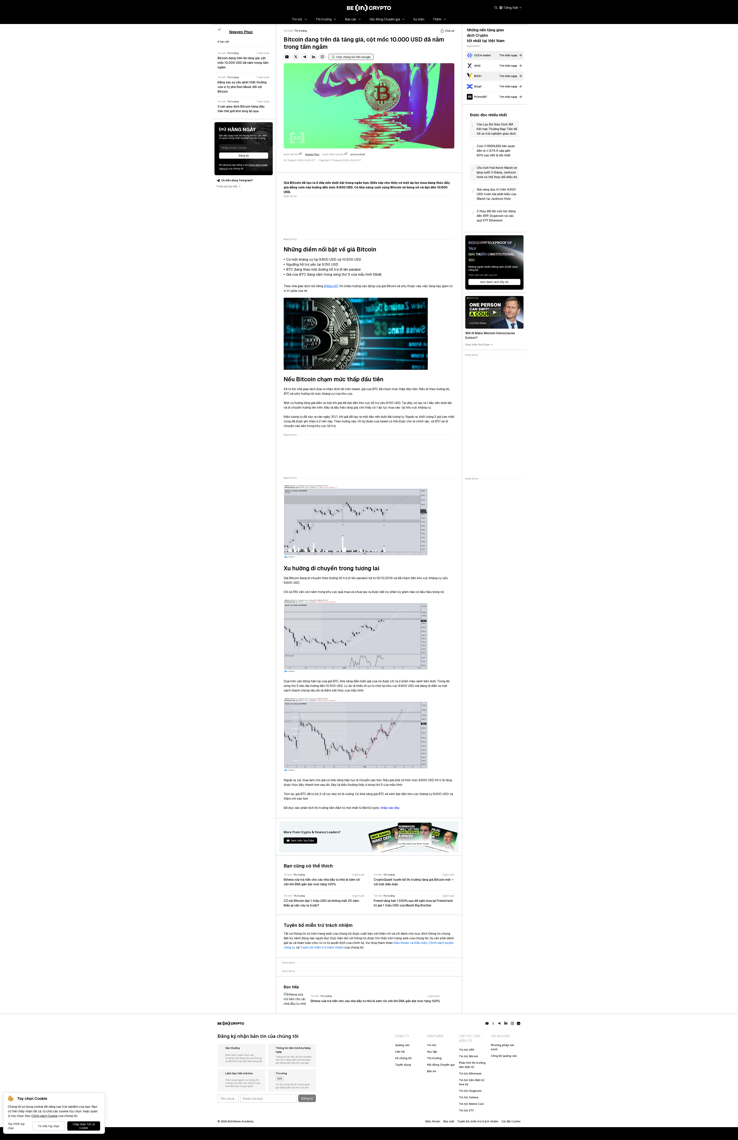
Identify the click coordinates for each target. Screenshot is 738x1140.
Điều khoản (432, 1121)
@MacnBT (331, 286)
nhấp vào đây (389, 808)
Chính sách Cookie (44, 1116)
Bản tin (431, 1071)
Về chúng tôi (403, 1058)
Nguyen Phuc (312, 154)
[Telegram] (304, 57)
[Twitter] (296, 57)
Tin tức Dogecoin (470, 1091)
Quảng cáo (402, 1045)
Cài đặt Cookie (510, 1121)
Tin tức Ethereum (470, 1073)
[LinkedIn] (313, 57)
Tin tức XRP (466, 1049)
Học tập (432, 1051)
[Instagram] (322, 57)
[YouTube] (287, 57)
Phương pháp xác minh (502, 1047)
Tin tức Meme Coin (471, 1104)
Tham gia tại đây (227, 186)
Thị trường (300, 30)
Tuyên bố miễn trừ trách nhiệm (322, 947)
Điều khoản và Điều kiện (410, 943)
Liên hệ (400, 1051)
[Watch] (494, 312)
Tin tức (431, 1045)
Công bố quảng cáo (504, 1056)
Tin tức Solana (468, 1097)
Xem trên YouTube (477, 344)
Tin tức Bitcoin (468, 1056)
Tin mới (288, 30)
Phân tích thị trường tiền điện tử (472, 1065)
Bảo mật (448, 1121)
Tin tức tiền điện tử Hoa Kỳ (471, 1082)
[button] (242, 1055)
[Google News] (518, 1023)
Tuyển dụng (403, 1064)
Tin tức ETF (466, 1110)
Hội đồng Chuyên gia (441, 1064)
